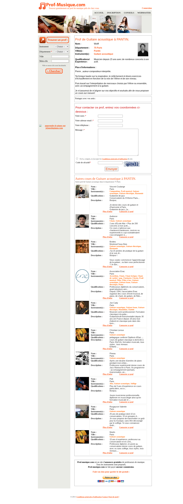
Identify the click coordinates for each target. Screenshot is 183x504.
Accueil (99, 13)
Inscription (114, 13)
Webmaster (144, 13)
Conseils (129, 13)
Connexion (147, 8)
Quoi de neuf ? (113, 497)
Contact (105, 497)
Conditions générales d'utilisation (114, 159)
